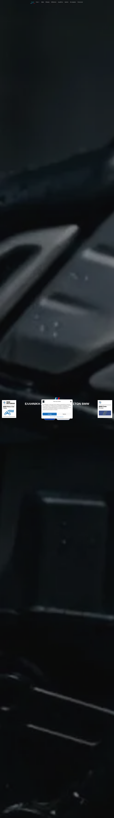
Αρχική (32, 2)
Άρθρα (42, 2)
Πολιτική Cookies (53, 416)
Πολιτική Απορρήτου (59, 416)
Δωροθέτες (60, 2)
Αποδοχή (50, 414)
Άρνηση (64, 414)
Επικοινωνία (80, 2)
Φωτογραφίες (73, 2)
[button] (70, 401)
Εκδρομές (48, 2)
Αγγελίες (66, 2)
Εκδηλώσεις (53, 2)
